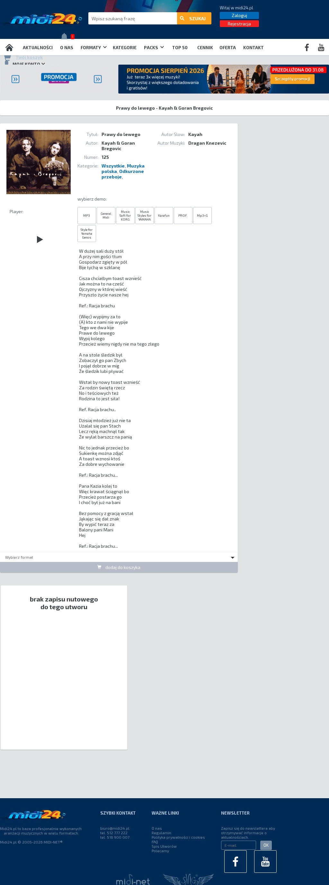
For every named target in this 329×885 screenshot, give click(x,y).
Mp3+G (202, 215)
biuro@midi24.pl (114, 828)
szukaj (197, 18)
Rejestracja (239, 23)
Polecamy (160, 850)
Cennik (205, 47)
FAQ (155, 841)
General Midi (106, 215)
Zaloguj (239, 15)
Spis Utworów (164, 846)
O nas (66, 47)
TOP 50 (180, 47)
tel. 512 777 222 (114, 832)
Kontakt (253, 47)
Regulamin (161, 832)
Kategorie (125, 47)
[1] (66, 38)
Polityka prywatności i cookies (178, 837)
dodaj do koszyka (122, 567)
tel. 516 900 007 (114, 837)
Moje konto (26, 64)
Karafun (164, 215)
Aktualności (38, 47)
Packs (151, 47)
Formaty (91, 47)
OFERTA (227, 47)
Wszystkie (113, 165)
